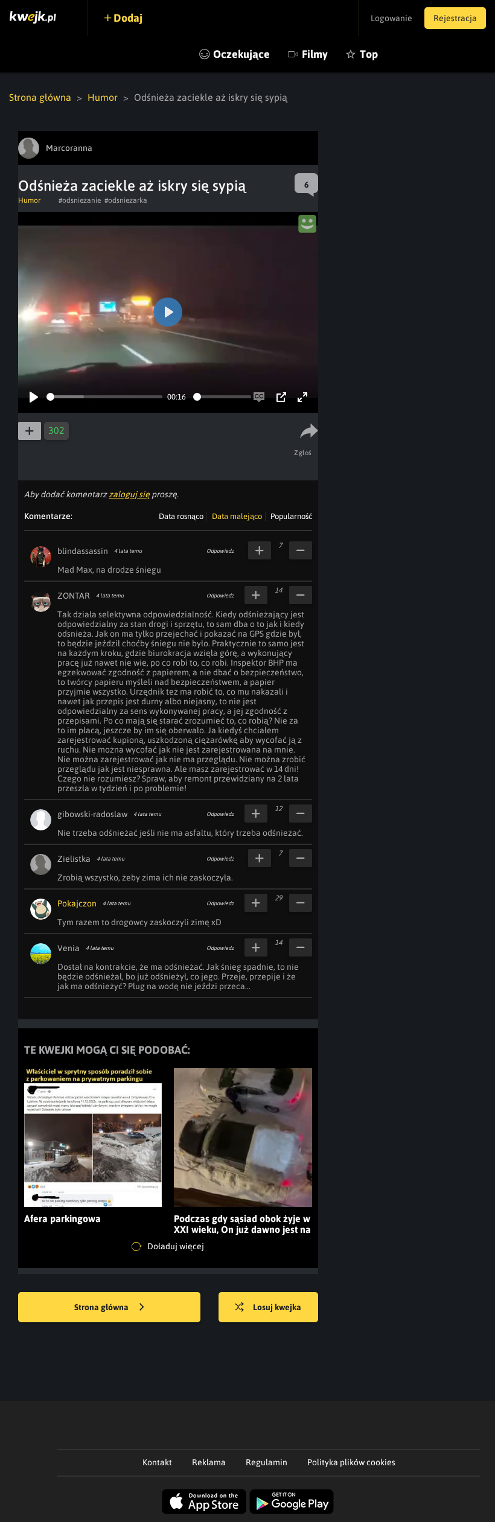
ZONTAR (73, 595)
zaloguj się (129, 494)
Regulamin (266, 1462)
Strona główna (40, 97)
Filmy (315, 54)
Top (369, 54)
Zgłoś (303, 452)
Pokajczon (77, 903)
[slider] (104, 397)
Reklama (209, 1462)
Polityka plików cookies (351, 1462)
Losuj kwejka (277, 1307)
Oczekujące (241, 54)
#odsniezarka (125, 200)
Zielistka (74, 859)
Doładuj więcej (174, 1245)
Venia (68, 948)
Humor (103, 97)
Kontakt (157, 1462)
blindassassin (82, 551)
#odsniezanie (80, 200)
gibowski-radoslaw (92, 814)
